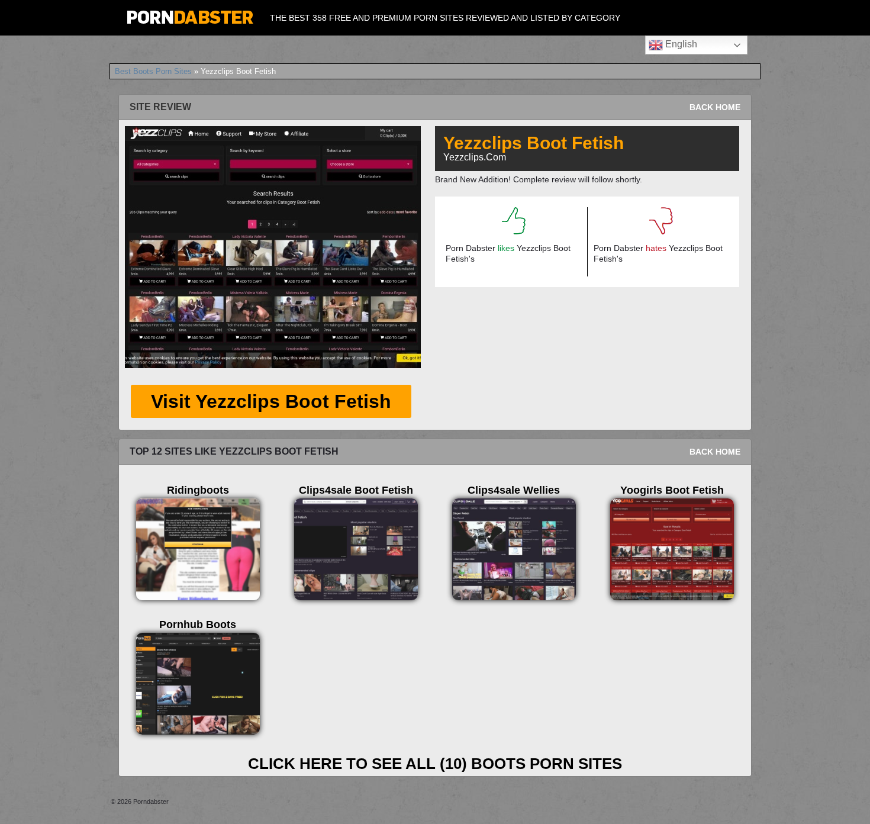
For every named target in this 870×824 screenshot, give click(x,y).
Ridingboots (198, 490)
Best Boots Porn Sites (153, 71)
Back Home (714, 107)
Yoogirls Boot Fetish (672, 490)
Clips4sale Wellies (514, 490)
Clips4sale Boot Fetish (356, 490)
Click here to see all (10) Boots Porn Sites (435, 763)
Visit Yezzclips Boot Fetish (271, 401)
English (680, 44)
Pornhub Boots (197, 624)
